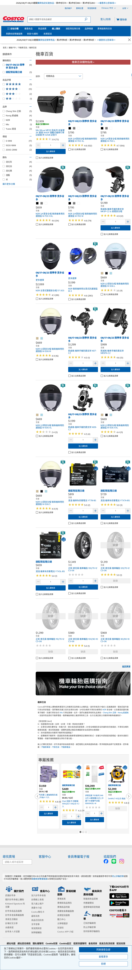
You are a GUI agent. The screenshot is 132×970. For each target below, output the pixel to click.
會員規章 (92, 943)
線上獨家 (56, 28)
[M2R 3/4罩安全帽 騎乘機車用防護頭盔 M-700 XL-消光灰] (74, 128)
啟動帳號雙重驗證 (39, 879)
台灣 (124, 8)
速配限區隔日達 (73, 28)
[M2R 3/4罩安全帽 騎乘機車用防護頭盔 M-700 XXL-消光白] (46, 203)
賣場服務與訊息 (104, 28)
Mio (61, 712)
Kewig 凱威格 (123, 712)
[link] (51, 118)
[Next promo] (128, 796)
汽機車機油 (65, 747)
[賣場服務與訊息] (112, 28)
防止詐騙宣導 (118, 876)
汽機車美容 (45, 747)
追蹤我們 (110, 856)
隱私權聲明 (38, 943)
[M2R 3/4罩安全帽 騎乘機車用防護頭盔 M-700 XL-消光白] (78, 128)
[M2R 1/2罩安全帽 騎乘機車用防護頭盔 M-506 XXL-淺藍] (111, 415)
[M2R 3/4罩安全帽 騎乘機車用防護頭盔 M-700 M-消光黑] (70, 203)
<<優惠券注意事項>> (106, 3)
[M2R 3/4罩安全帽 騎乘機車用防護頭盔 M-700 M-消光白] (78, 203)
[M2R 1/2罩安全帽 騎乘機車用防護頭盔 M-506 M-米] (37, 338)
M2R (104, 709)
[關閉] (129, 40)
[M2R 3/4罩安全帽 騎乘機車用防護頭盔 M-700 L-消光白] (111, 128)
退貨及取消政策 (107, 943)
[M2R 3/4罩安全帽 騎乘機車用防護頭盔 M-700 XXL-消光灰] (41, 203)
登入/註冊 (105, 19)
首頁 (4, 47)
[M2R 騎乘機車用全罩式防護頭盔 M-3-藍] (70, 273)
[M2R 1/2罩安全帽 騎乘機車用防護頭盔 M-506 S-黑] (41, 491)
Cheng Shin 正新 (109, 712)
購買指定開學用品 (46, 40)
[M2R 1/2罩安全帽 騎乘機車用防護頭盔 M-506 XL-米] (37, 415)
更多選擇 (40, 280)
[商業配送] (52, 33)
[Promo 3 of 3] (86, 832)
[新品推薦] (46, 28)
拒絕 (103, 963)
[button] (87, 19)
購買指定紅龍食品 (46, 3)
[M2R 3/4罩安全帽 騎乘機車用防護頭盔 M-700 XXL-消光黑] (37, 203)
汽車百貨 (55, 747)
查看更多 (103, 956)
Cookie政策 (51, 943)
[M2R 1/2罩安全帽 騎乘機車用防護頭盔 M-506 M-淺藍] (41, 338)
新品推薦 (42, 28)
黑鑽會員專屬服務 (14, 33)
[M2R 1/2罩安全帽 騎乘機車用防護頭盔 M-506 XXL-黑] (106, 415)
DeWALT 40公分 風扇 (116, 798)
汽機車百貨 (22, 47)
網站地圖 (11, 943)
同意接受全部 (103, 949)
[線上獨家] (60, 28)
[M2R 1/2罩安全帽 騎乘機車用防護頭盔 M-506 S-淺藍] (46, 491)
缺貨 (115, 580)
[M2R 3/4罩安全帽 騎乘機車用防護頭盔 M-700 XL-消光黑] (70, 128)
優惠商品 (28, 28)
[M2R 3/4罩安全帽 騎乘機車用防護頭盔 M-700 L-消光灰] (106, 128)
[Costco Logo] (13, 19)
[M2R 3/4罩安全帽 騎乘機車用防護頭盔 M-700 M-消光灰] (74, 203)
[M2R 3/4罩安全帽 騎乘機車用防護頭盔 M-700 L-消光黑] (102, 128)
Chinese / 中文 (107, 8)
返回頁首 (126, 666)
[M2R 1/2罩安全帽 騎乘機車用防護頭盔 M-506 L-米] (102, 273)
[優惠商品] (33, 28)
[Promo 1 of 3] (80, 832)
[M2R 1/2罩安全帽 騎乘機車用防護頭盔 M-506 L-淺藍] (111, 273)
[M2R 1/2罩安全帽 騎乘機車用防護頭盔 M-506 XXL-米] (102, 415)
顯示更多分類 (9, 184)
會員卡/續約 (32, 33)
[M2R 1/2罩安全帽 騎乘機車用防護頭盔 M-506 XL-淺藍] (41, 415)
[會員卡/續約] (38, 33)
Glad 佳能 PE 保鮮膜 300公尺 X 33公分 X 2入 (70, 804)
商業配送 (48, 33)
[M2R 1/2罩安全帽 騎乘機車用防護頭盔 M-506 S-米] (37, 491)
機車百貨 (32, 47)
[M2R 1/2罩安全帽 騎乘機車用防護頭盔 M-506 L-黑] (106, 273)
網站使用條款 (24, 943)
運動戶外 (12, 47)
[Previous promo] (37, 796)
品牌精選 (89, 28)
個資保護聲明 (79, 943)
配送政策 (121, 943)
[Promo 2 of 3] (83, 832)
